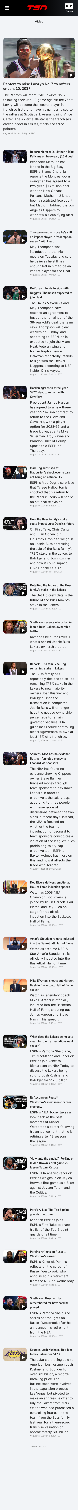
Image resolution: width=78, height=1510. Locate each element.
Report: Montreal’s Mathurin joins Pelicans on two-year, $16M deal (52, 154)
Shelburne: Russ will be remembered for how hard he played (49, 1303)
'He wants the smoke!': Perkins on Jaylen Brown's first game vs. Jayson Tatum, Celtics (52, 1163)
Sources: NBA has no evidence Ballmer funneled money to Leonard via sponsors (50, 758)
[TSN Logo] (37, 7)
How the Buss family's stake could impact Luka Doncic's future (52, 521)
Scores (69, 11)
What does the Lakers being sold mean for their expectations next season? (51, 1041)
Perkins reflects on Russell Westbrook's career (48, 1254)
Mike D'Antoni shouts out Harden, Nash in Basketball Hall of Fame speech (52, 985)
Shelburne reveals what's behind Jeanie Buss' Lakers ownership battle (51, 627)
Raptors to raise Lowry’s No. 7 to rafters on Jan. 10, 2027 (36, 86)
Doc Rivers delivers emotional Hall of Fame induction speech (50, 884)
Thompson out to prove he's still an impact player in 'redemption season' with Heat (51, 237)
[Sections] (7, 8)
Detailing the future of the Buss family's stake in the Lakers (51, 587)
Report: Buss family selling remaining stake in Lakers (48, 666)
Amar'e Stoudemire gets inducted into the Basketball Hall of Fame (52, 941)
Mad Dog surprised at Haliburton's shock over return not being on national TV (50, 472)
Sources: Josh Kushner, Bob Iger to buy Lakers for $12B (51, 1352)
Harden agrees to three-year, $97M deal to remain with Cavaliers (49, 392)
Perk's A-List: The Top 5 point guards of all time (49, 1212)
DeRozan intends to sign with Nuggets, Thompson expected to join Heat (51, 293)
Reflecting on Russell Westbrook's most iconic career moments (50, 1102)
